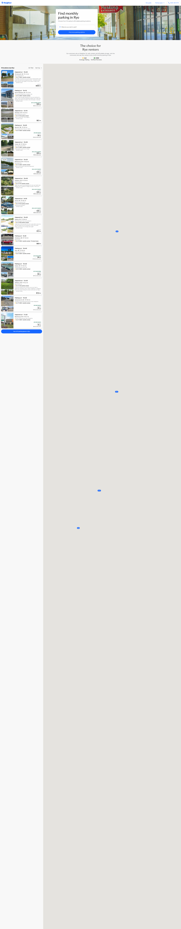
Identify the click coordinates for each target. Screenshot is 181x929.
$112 (37, 293)
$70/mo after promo (37, 173)
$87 (38, 120)
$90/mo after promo (37, 212)
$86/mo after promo (37, 193)
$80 (38, 243)
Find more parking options (77, 32)
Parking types (159, 3)
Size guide (148, 3)
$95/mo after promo (37, 154)
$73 (38, 231)
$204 (37, 85)
